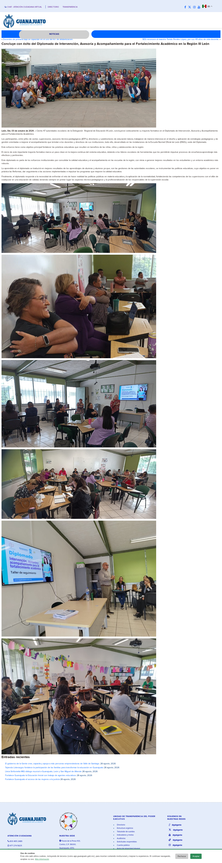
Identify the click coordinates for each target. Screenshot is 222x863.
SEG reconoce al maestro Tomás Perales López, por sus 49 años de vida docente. (180, 39)
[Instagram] (195, 7)
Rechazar (182, 856)
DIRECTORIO (53, 7)
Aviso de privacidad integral (128, 849)
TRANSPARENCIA (70, 7)
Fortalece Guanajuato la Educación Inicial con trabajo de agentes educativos (40, 775)
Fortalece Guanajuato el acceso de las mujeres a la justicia (32, 779)
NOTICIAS (54, 34)
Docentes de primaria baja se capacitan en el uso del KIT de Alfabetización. (38, 39)
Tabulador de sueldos (125, 832)
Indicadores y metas (125, 835)
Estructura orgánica (124, 828)
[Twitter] (190, 7)
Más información (42, 859)
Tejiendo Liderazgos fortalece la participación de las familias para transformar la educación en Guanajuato (54, 768)
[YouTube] (200, 7)
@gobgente (176, 825)
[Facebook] (186, 7)
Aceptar (196, 856)
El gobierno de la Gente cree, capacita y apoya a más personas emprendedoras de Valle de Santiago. (52, 764)
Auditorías (120, 838)
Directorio (120, 825)
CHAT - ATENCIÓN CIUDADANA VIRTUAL (24, 7)
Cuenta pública (123, 845)
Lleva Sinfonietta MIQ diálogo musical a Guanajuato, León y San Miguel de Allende (43, 771)
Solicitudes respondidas (126, 842)
